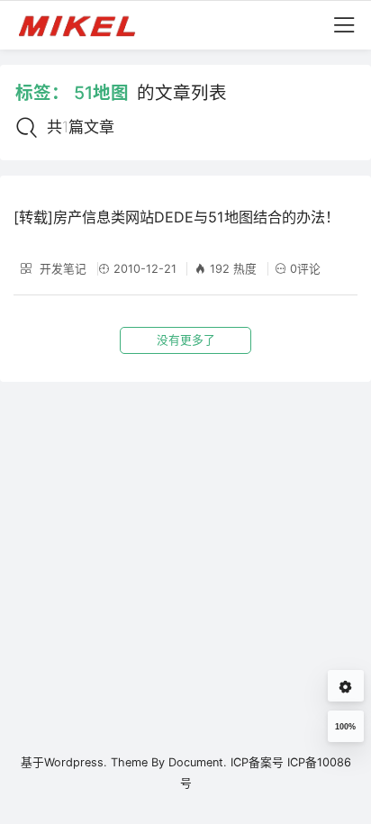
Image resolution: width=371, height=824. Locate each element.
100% (345, 726)
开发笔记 (61, 269)
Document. (197, 762)
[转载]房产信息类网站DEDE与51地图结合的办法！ (176, 217)
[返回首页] (85, 25)
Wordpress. (75, 762)
